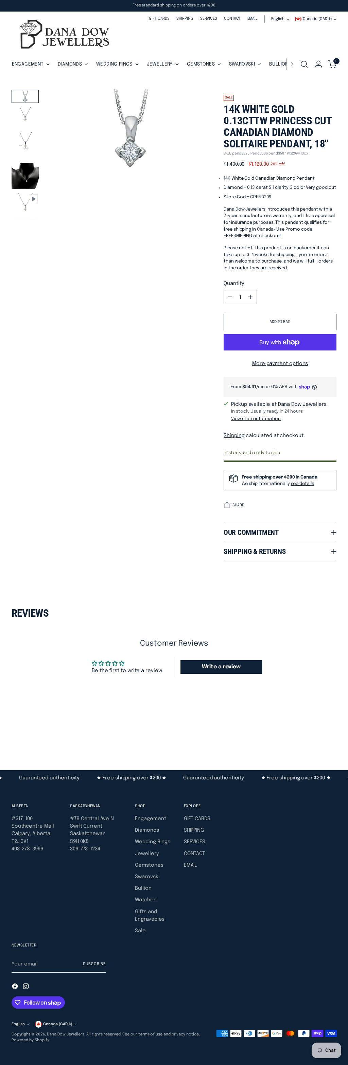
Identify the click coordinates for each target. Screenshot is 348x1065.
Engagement (150, 818)
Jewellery (147, 853)
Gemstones (149, 865)
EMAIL (190, 865)
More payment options (280, 363)
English (277, 19)
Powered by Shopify (30, 1040)
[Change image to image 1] (25, 96)
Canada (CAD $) (317, 19)
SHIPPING (194, 830)
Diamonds (147, 830)
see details (302, 484)
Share (238, 505)
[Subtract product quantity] (230, 297)
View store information (256, 419)
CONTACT (194, 853)
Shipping (234, 435)
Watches (145, 899)
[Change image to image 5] (25, 206)
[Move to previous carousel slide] (315, 733)
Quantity (234, 283)
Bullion (143, 888)
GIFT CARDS (197, 818)
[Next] (292, 64)
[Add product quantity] (250, 297)
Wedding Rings (152, 841)
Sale (140, 930)
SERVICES (194, 841)
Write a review (221, 667)
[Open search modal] (304, 64)
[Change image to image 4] (25, 176)
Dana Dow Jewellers (65, 1034)
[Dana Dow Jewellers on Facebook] (16, 987)
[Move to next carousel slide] (330, 733)
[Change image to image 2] (25, 117)
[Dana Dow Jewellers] (63, 35)
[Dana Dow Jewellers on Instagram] (26, 987)
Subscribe (94, 964)
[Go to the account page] (318, 64)
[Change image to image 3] (25, 145)
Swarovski (147, 876)
